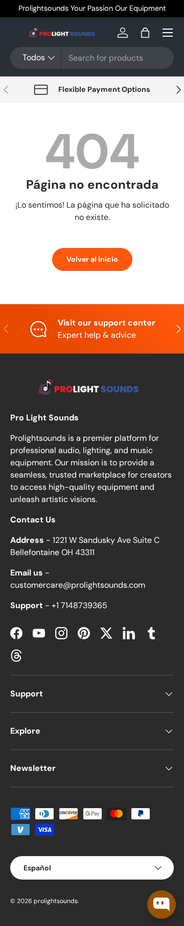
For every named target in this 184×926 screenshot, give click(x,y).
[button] (145, 32)
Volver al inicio (92, 259)
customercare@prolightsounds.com (77, 585)
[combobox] (92, 58)
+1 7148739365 (79, 605)
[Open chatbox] (161, 904)
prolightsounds (56, 901)
